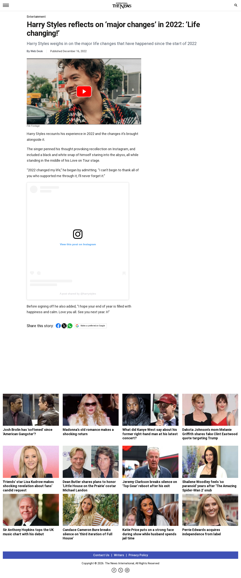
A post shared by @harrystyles (78, 293)
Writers (119, 555)
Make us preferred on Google (93, 326)
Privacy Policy (138, 555)
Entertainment (36, 16)
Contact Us (101, 555)
